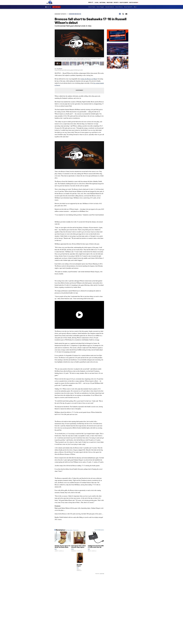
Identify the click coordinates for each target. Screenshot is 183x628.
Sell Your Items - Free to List (72, 530)
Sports (116, 2)
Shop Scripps (124, 2)
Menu (90, 2)
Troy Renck (59, 68)
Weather (110, 2)
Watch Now (133, 2)
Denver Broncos (119, 7)
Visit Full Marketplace (99, 529)
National (103, 2)
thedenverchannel (48, 7)
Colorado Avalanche (109, 7)
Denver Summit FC (128, 7)
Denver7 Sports (91, 7)
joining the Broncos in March (89, 79)
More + (135, 7)
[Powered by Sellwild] (102, 573)
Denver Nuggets (100, 7)
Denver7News (46, 7)
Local (97, 2)
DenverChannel (50, 7)
